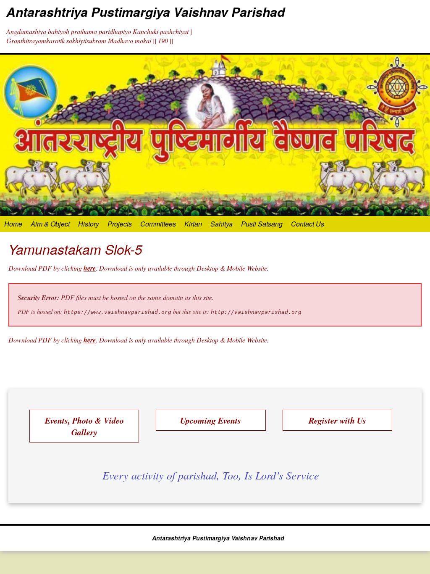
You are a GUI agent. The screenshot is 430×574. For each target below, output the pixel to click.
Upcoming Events (210, 420)
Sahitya (221, 224)
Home (13, 224)
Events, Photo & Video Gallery (84, 426)
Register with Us (337, 420)
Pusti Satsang (262, 224)
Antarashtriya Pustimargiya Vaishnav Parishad (145, 12)
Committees (158, 224)
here (90, 268)
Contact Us (307, 224)
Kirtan (193, 224)
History (88, 224)
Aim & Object (50, 224)
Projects (120, 224)
